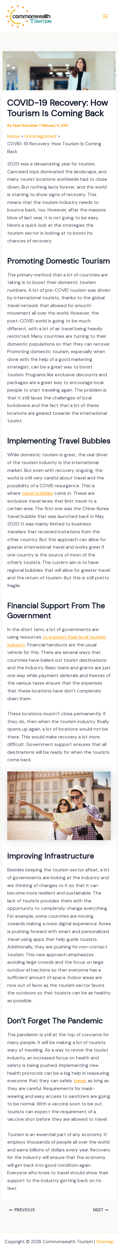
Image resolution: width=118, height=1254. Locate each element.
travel (80, 1081)
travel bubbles (37, 493)
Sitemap (105, 1242)
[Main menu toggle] (105, 16)
